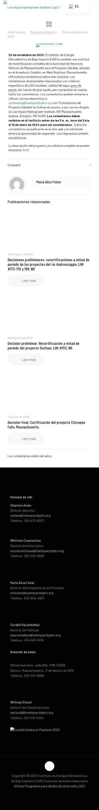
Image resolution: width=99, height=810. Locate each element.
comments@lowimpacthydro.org (30, 103)
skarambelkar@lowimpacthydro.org (35, 635)
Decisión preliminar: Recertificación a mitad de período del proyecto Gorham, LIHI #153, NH (43, 345)
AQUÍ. (25, 150)
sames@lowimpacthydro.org (30, 515)
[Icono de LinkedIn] (54, 793)
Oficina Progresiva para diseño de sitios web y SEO (49, 786)
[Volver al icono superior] (49, 766)
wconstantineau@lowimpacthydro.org (37, 551)
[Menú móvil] (93, 7)
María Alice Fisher (41, 32)
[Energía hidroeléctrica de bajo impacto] (31, 7)
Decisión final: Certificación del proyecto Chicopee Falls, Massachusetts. (46, 424)
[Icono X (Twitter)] (49, 793)
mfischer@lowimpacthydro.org (31, 593)
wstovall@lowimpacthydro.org (31, 712)
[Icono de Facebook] (45, 793)
